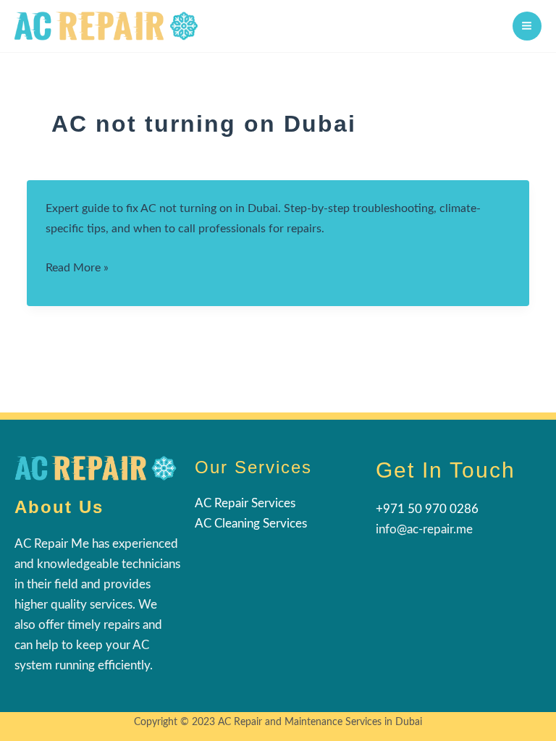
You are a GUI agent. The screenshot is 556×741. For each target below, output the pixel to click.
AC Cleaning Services (251, 523)
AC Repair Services (245, 503)
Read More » (77, 269)
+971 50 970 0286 (427, 509)
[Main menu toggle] (527, 26)
